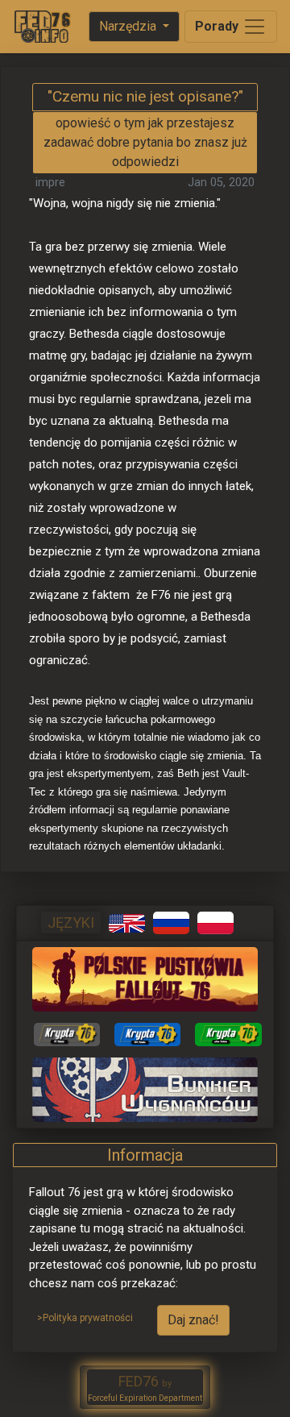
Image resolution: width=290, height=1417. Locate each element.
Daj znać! (193, 1320)
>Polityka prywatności (85, 1318)
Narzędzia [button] (129, 26)
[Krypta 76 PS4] (147, 1034)
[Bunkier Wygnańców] (145, 1090)
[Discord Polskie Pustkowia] (145, 979)
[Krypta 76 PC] (67, 1034)
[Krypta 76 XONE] (228, 1034)
